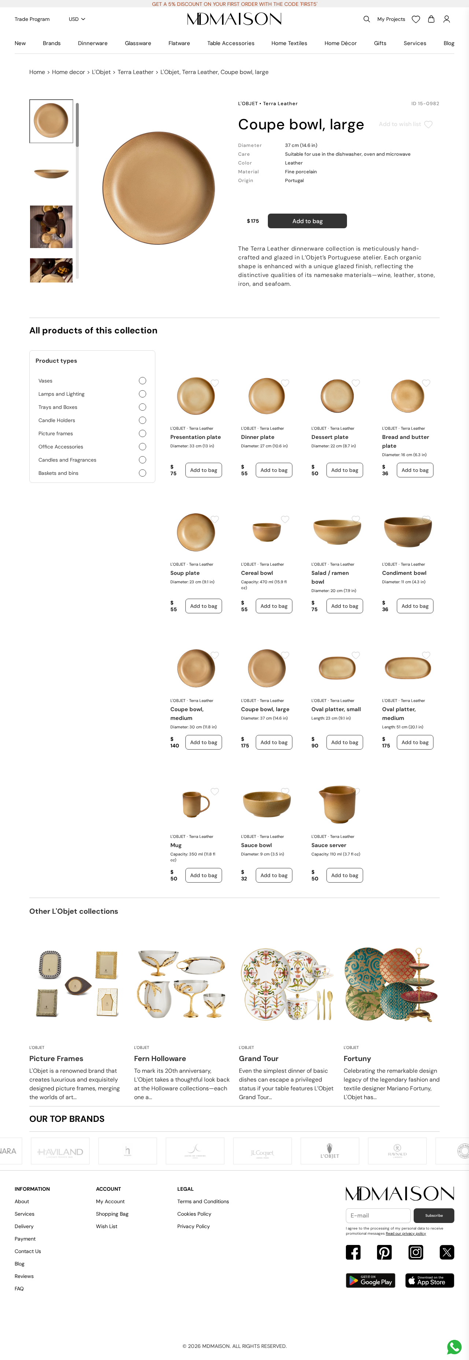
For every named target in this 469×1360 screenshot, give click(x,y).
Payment (25, 1238)
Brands (52, 43)
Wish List (106, 1226)
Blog (449, 43)
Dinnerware (93, 43)
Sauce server (328, 845)
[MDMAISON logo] (400, 1193)
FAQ (19, 1288)
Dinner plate (257, 437)
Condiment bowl (404, 573)
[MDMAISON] (234, 19)
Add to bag (307, 221)
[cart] (431, 19)
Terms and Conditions (203, 1201)
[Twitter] (447, 1253)
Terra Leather (136, 72)
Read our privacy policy (406, 1233)
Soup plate (185, 573)
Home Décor (341, 43)
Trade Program (32, 19)
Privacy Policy (193, 1226)
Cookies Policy (194, 1214)
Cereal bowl (257, 573)
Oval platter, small (336, 709)
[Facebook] (353, 1253)
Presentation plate (195, 437)
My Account (110, 1201)
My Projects (391, 19)
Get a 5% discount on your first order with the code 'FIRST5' (234, 4)
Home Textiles (289, 43)
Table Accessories (231, 43)
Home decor (68, 72)
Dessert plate (329, 437)
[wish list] (416, 19)
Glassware (138, 43)
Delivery (24, 1226)
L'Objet (101, 72)
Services (415, 43)
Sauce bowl (256, 845)
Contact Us (28, 1251)
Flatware (179, 43)
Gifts (380, 43)
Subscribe (434, 1215)
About (22, 1201)
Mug (176, 845)
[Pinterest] (384, 1253)
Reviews (24, 1276)
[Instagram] (416, 1253)
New (20, 43)
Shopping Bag (112, 1214)
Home (37, 72)
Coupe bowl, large (265, 709)
